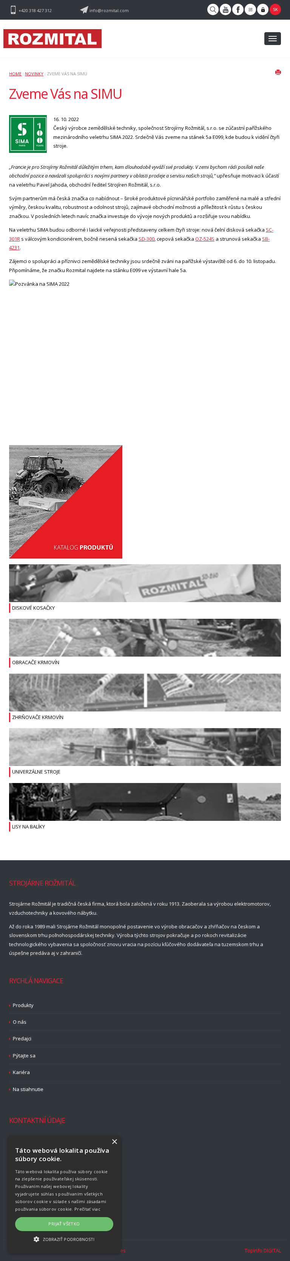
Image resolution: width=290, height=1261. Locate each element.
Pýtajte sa (24, 1055)
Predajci (22, 1038)
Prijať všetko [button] (64, 1224)
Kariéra (21, 1072)
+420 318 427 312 (35, 10)
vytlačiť (278, 72)
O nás (19, 1021)
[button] (64, 1239)
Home (15, 73)
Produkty (23, 1005)
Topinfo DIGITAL (263, 1250)
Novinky (34, 73)
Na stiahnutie (28, 1089)
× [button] (114, 1142)
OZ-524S (204, 238)
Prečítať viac (87, 1209)
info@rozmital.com (109, 10)
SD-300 (146, 238)
